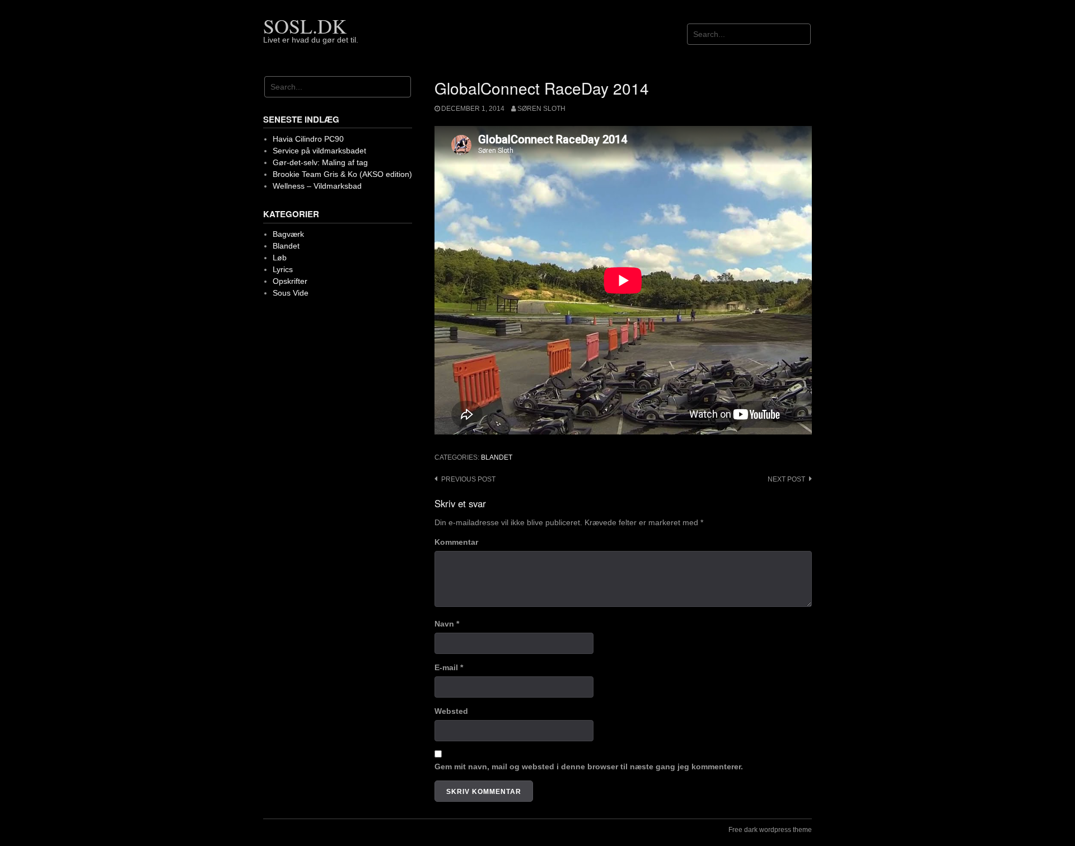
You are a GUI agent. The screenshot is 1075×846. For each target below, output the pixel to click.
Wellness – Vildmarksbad (317, 185)
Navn (446, 623)
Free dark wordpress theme (770, 830)
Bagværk (288, 234)
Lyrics (283, 269)
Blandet (496, 457)
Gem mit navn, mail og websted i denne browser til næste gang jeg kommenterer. (588, 766)
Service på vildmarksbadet (319, 150)
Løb (280, 257)
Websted (451, 711)
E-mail (448, 667)
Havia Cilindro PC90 (308, 138)
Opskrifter (290, 281)
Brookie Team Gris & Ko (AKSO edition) (342, 174)
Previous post (468, 479)
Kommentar (456, 541)
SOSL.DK (305, 25)
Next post (786, 479)
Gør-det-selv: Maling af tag (320, 162)
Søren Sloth (541, 109)
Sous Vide (291, 292)
